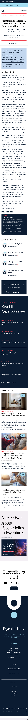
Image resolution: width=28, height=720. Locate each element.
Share (11, 5)
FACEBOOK (14, 686)
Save (7, 5)
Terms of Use (13, 708)
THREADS (14, 693)
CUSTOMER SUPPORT (14, 657)
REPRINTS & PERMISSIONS (14, 652)
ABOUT (14, 646)
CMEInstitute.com (8, 55)
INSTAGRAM (14, 689)
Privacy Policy (6, 708)
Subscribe (14, 588)
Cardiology (24, 10)
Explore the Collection (6, 537)
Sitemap (22, 713)
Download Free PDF (14, 284)
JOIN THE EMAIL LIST (14, 668)
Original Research (9, 18)
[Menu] (3, 1)
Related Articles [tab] (13, 43)
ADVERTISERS (14, 648)
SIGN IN (14, 664)
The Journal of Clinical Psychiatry (13, 62)
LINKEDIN (13, 691)
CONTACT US (14, 655)
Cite (18, 5)
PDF (15, 5)
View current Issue (8, 382)
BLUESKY (14, 695)
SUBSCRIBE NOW (14, 674)
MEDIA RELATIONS (14, 650)
